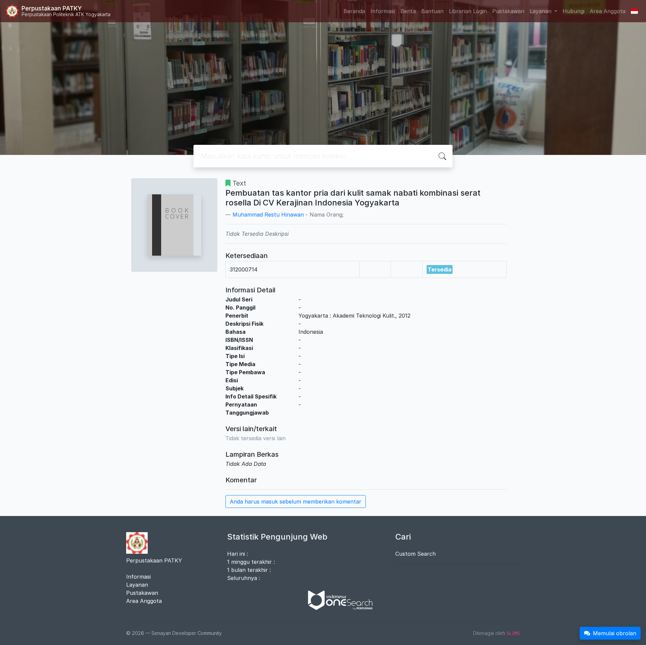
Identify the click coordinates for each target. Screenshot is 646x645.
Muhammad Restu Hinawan (268, 214)
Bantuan (432, 11)
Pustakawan (508, 11)
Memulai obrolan (614, 633)
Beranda (354, 11)
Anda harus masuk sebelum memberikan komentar (295, 501)
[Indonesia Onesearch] (337, 599)
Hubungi (573, 11)
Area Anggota (607, 11)
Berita (408, 11)
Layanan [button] (541, 11)
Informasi (382, 11)
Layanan (137, 584)
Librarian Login (468, 11)
